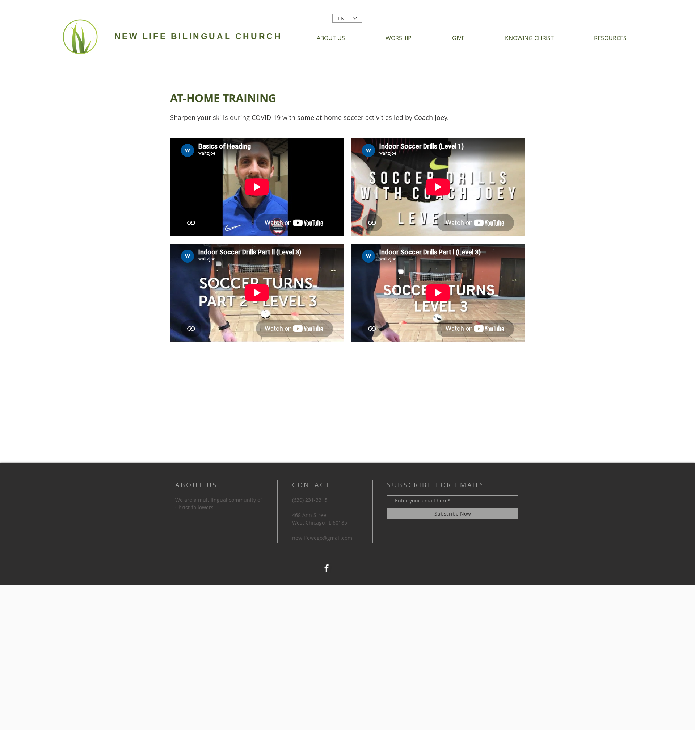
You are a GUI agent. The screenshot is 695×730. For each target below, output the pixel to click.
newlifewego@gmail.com (322, 537)
